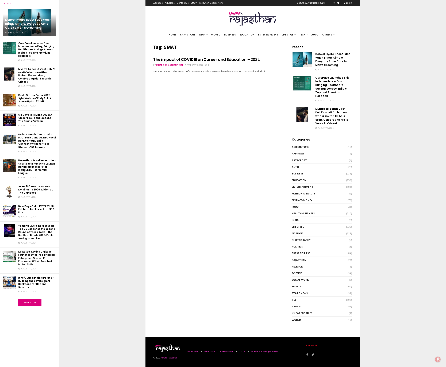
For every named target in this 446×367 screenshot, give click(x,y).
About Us (158, 2)
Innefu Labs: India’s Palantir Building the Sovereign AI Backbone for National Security (35, 282)
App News (298, 153)
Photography (301, 240)
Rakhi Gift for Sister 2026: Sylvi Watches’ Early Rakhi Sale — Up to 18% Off (34, 98)
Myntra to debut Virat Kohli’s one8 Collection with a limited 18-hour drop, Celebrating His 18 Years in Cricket (36, 75)
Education (247, 34)
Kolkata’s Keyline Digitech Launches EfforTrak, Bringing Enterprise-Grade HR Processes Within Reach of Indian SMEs (36, 258)
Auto (314, 34)
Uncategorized (302, 313)
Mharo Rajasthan (169, 357)
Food (295, 206)
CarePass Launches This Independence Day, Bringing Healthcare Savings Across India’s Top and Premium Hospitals (36, 49)
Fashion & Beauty (303, 193)
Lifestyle (287, 34)
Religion (297, 266)
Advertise (170, 2)
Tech (302, 34)
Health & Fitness (303, 213)
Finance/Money (302, 200)
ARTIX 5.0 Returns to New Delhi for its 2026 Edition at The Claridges (35, 189)
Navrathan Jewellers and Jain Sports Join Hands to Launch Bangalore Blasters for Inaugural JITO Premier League (37, 167)
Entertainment (268, 34)
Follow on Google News (211, 2)
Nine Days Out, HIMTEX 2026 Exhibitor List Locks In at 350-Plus (37, 209)
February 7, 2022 (194, 65)
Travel (296, 306)
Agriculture (300, 147)
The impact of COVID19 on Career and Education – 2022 (206, 59)
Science (297, 273)
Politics (297, 246)
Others (327, 34)
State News (300, 293)
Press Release (301, 253)
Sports (296, 286)
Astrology (299, 160)
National (298, 233)
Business (230, 34)
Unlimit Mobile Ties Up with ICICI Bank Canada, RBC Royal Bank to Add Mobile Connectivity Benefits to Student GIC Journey (37, 141)
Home (172, 34)
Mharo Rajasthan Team (169, 65)
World (215, 34)
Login (349, 2)
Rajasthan (187, 34)
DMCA (194, 2)
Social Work (300, 279)
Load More (29, 302)
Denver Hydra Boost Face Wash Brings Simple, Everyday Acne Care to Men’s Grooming (28, 24)
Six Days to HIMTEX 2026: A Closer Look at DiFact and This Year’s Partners (35, 118)
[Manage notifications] (438, 359)
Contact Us (183, 2)
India (202, 34)
